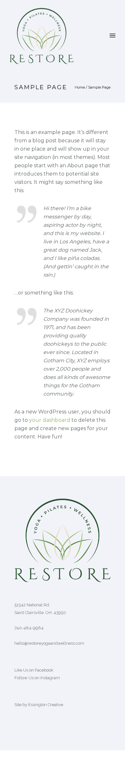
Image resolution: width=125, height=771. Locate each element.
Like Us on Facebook (33, 670)
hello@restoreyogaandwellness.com (49, 643)
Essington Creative (45, 704)
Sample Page (99, 87)
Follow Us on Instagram (37, 677)
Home (80, 87)
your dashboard (49, 420)
